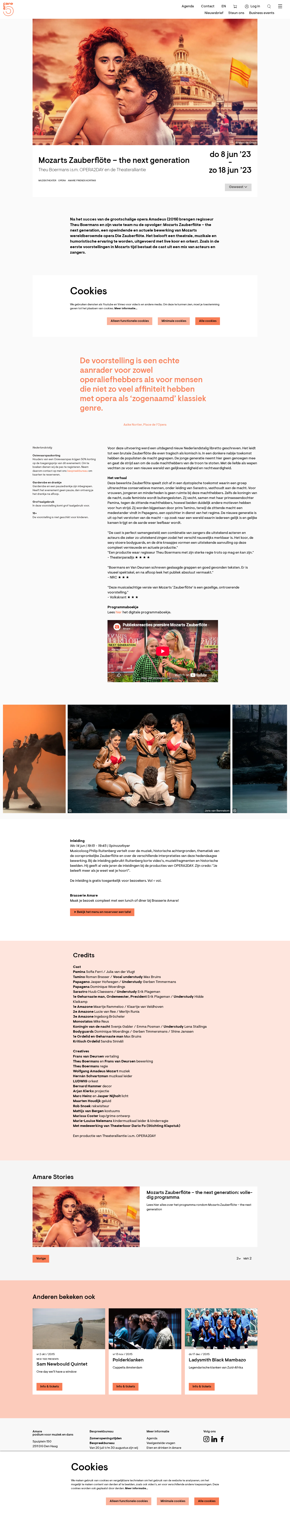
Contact (207, 6)
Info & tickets (49, 1386)
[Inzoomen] (70, 810)
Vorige (41, 1258)
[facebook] (222, 1439)
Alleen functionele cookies (130, 321)
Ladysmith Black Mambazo (217, 1360)
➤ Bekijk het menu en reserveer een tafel (102, 912)
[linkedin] (214, 1439)
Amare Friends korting (82, 180)
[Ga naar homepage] (7, 8)
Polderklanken (128, 1360)
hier (119, 612)
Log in (255, 6)
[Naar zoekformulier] (269, 6)
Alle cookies (208, 321)
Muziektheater (47, 180)
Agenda (188, 6)
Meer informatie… (125, 308)
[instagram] (206, 1439)
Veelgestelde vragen (161, 1443)
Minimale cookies (174, 321)
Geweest (236, 187)
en (224, 6)
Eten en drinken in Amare (164, 1448)
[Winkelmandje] (235, 6)
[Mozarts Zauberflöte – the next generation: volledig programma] (86, 1216)
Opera (62, 180)
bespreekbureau (77, 471)
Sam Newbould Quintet (61, 1364)
